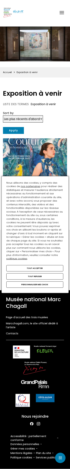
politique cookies (16, 258)
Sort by (8, 113)
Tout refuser (35, 276)
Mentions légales (21, 453)
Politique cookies (21, 457)
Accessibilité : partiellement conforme (28, 438)
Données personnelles (24, 444)
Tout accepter (35, 268)
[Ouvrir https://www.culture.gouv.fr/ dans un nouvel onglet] (21, 352)
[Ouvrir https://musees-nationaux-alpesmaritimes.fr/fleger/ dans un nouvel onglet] (45, 352)
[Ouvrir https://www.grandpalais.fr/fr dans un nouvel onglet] (35, 385)
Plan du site (43, 453)
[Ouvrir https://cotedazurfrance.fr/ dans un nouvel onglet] (45, 399)
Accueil (7, 72)
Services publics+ (47, 457)
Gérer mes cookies (22, 448)
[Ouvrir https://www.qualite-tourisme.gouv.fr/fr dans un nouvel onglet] (22, 401)
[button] (62, 12)
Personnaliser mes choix (34, 284)
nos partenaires (30, 186)
